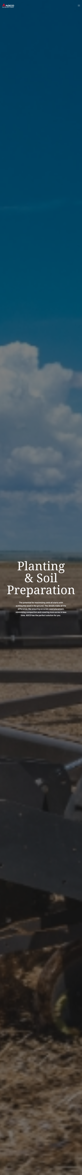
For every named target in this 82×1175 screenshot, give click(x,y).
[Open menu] (79, 5)
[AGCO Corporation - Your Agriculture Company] (8, 5)
